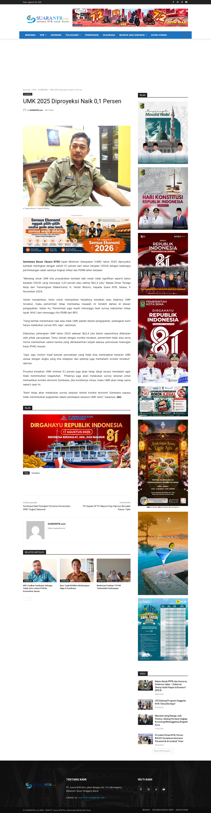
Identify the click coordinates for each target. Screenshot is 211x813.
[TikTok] (182, 2)
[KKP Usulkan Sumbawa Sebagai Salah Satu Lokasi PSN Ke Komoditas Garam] (40, 570)
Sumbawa (36, 473)
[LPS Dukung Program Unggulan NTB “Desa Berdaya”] (145, 704)
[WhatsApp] (53, 118)
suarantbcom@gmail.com (91, 797)
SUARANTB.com (36, 110)
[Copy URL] (67, 118)
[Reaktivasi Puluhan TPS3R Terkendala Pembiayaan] (114, 570)
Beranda (26, 89)
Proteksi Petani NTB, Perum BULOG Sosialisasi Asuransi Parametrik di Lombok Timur (169, 738)
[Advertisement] (105, 61)
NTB (34, 89)
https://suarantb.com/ (56, 528)
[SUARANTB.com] (25, 110)
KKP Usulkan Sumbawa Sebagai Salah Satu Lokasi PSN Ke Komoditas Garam (37, 588)
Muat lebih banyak (162, 750)
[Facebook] (173, 2)
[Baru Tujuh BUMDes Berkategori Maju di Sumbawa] (77, 570)
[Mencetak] (60, 118)
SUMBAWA (43, 89)
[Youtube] (186, 2)
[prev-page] (25, 599)
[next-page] (30, 599)
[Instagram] (177, 2)
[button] (184, 35)
